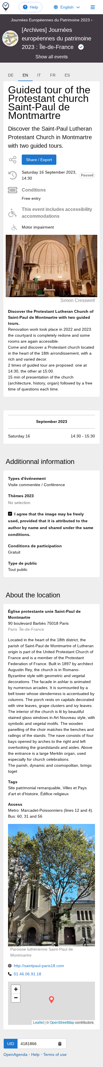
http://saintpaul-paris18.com (39, 965)
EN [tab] (25, 75)
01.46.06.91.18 (27, 974)
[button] (51, 999)
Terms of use (55, 1054)
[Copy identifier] (59, 1044)
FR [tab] (53, 75)
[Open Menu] (92, 7)
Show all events (51, 56)
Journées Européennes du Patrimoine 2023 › (51, 20)
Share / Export (39, 159)
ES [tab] (67, 75)
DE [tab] (10, 75)
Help (34, 7)
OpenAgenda (15, 1054)
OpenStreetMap (62, 1022)
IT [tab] (39, 75)
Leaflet (38, 1022)
